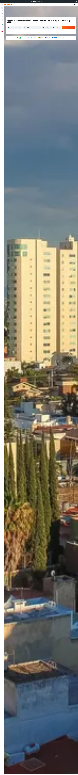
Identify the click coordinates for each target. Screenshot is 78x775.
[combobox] (10, 25)
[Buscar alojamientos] (2, 11)
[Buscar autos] (2, 13)
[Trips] (2, 28)
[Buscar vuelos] (2, 8)
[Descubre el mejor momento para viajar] (2, 24)
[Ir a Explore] (2, 19)
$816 (9, 21)
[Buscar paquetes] (2, 16)
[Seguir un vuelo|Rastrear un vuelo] (2, 22)
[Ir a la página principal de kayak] (8, 4)
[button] (76, 1)
